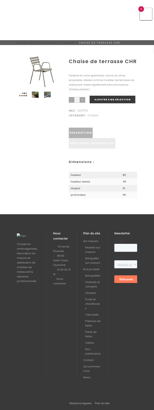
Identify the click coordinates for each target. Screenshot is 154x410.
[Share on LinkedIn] (75, 120)
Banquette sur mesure (92, 260)
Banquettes (92, 276)
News (86, 377)
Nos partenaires (93, 351)
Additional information (92, 143)
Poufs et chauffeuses (92, 303)
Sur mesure (90, 241)
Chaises (68, 42)
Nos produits (91, 269)
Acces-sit (26, 42)
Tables (89, 343)
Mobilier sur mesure (92, 250)
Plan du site (102, 403)
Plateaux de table (93, 323)
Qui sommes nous (91, 369)
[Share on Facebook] (71, 120)
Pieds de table (91, 334)
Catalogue (48, 42)
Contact (88, 360)
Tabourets (92, 315)
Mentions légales (81, 403)
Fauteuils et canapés (92, 284)
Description (81, 132)
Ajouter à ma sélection (112, 99)
